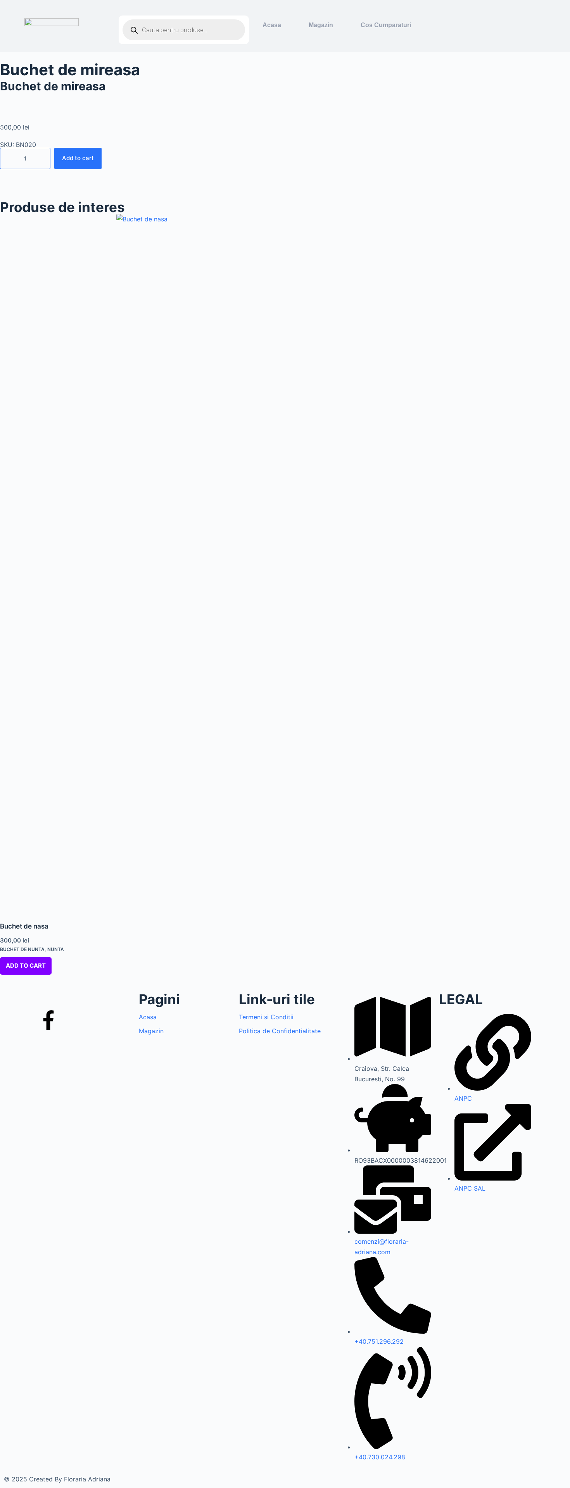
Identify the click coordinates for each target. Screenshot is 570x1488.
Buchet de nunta (22, 949)
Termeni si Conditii (266, 1017)
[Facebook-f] (48, 1020)
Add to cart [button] (26, 965)
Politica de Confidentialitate (280, 1031)
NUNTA (55, 949)
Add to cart (78, 158)
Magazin (321, 25)
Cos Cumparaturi (386, 25)
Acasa (272, 25)
